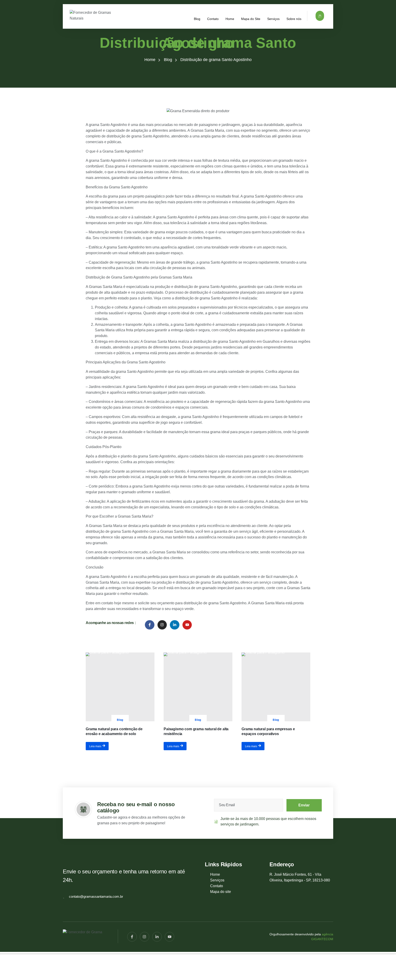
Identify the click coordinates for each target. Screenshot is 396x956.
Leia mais (95, 746)
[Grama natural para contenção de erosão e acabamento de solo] (120, 686)
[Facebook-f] (149, 625)
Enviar (304, 805)
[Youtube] (187, 625)
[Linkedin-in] (174, 625)
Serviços (273, 18)
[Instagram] (162, 625)
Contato (213, 18)
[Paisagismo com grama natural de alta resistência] (198, 686)
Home (230, 18)
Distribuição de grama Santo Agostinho (198, 43)
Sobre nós (293, 18)
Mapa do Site (250, 18)
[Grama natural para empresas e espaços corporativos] (276, 686)
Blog (197, 18)
